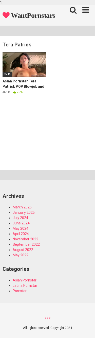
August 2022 (23, 250)
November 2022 (25, 239)
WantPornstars (32, 15)
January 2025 (24, 212)
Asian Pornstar (24, 280)
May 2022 (20, 255)
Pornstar (20, 291)
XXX (48, 318)
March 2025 (22, 207)
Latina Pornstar (25, 285)
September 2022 (26, 244)
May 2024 (20, 228)
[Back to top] (85, 328)
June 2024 (21, 223)
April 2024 (21, 234)
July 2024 (20, 218)
